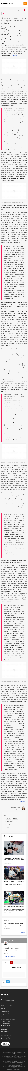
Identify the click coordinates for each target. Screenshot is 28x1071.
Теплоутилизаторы (11, 824)
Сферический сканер (11, 827)
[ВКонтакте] (3, 13)
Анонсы (6, 920)
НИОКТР (17, 821)
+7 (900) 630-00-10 (5, 1021)
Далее (22, 932)
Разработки (9, 821)
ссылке (15, 55)
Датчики (8, 818)
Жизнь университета (7, 1017)
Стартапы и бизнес (6, 1014)
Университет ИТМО (16, 967)
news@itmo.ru (12, 956)
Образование (5, 1011)
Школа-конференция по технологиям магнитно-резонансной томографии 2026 (13, 925)
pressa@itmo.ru (5, 1031)
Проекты (15, 818)
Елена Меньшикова (15, 807)
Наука (3, 1008)
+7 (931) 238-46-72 (5, 1023)
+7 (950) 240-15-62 (5, 1025)
